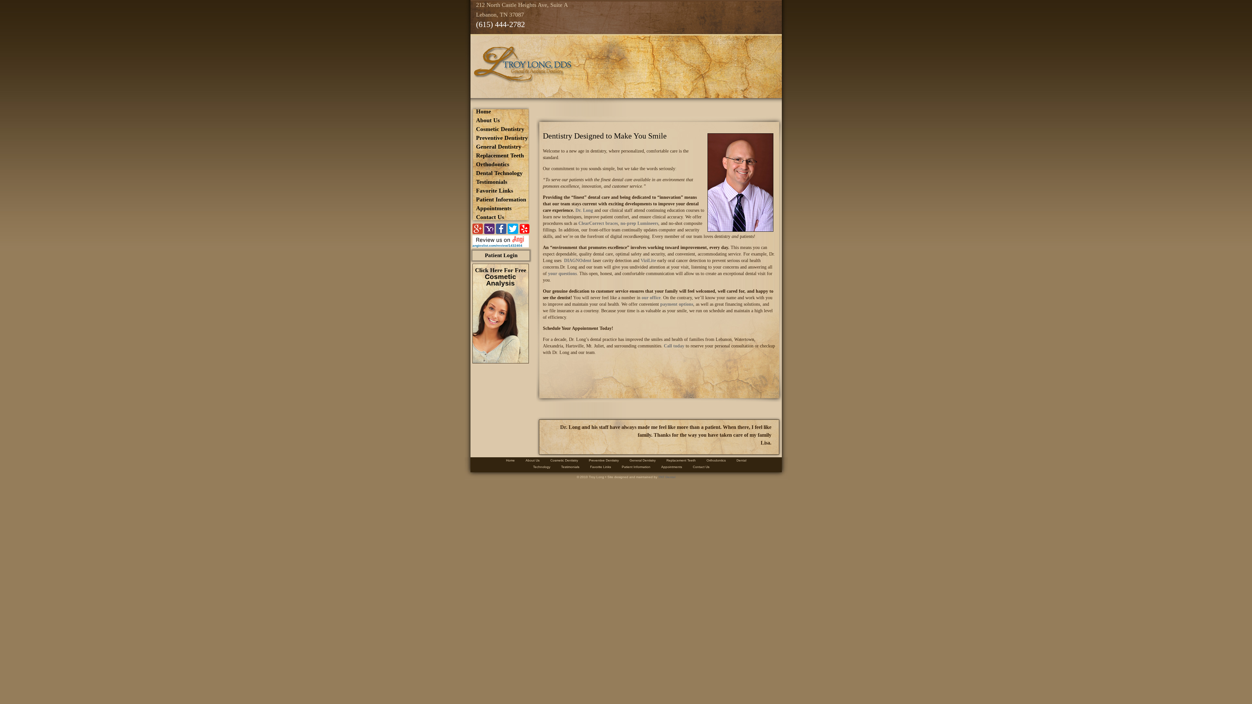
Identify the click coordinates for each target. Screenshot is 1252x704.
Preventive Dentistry (502, 138)
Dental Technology (499, 173)
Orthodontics (492, 164)
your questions (562, 273)
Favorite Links (494, 190)
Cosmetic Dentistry (500, 129)
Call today (674, 346)
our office (651, 297)
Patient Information (501, 199)
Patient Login (501, 255)
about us (488, 120)
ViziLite (648, 260)
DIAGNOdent (577, 260)
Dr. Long (584, 210)
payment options (676, 304)
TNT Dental (667, 477)
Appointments (494, 208)
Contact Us (490, 217)
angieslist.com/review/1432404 (497, 245)
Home (483, 111)
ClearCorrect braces (598, 223)
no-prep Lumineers (639, 223)
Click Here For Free (500, 277)
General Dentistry (498, 146)
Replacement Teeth (500, 155)
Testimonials (491, 182)
